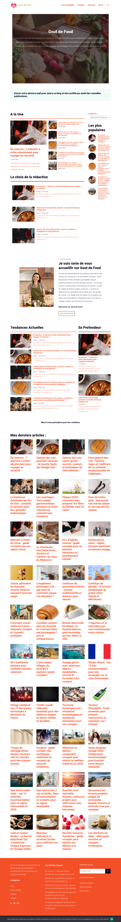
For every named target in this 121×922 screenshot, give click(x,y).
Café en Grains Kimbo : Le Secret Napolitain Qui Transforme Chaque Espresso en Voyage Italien (21, 840)
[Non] (119, 919)
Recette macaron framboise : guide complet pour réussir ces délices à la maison (72, 840)
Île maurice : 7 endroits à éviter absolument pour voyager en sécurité (25, 152)
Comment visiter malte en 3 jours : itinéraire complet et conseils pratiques (21, 629)
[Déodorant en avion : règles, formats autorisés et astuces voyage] (99, 535)
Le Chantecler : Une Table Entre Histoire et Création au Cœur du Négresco (46, 553)
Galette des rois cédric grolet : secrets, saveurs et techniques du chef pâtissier (69, 133)
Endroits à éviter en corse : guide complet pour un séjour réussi (20, 544)
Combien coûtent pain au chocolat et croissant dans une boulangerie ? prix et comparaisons (46, 630)
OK (112, 919)
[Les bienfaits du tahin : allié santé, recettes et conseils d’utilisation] (99, 828)
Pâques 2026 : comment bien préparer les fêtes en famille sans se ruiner (73, 503)
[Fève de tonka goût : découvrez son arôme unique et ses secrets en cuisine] (99, 492)
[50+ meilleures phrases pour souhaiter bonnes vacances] (21, 657)
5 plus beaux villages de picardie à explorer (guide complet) (45, 669)
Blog (101, 5)
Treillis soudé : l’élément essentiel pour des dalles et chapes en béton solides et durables (47, 713)
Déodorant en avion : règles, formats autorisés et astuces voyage (99, 544)
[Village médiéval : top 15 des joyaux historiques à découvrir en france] (21, 700)
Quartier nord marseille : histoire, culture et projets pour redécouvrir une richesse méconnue (73, 800)
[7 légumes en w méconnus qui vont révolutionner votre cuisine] (99, 618)
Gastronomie (67, 5)
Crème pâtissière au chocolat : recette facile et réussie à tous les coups (21, 590)
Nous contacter (86, 887)
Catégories (92, 113)
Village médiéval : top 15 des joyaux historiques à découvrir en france (21, 711)
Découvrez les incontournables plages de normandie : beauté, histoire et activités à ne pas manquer (99, 800)
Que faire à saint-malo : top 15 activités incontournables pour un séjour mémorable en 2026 (20, 800)
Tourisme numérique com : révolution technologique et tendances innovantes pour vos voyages (72, 714)
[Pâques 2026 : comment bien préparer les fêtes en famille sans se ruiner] (73, 492)
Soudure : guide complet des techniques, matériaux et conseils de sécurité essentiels (45, 757)
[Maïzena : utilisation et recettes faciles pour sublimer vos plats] (47, 828)
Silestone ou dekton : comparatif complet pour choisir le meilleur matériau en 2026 (73, 755)
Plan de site (84, 891)
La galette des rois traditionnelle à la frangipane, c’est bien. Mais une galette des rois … (90, 409)
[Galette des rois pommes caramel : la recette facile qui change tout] (47, 453)
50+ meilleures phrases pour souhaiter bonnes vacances (20, 667)
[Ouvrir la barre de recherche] (108, 5)
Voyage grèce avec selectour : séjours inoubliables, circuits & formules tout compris (71, 672)
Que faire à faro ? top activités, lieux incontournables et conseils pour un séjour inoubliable (47, 798)
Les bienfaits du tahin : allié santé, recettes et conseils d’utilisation (98, 839)
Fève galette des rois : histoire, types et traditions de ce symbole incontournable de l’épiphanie (70, 143)
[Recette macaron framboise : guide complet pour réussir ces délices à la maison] (73, 828)
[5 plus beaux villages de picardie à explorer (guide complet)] (47, 657)
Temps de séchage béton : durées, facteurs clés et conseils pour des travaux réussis (20, 755)
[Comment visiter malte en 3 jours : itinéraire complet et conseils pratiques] (21, 618)
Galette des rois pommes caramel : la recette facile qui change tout (71, 123)
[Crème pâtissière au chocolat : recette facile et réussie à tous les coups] (21, 578)
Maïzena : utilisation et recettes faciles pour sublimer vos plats (47, 839)
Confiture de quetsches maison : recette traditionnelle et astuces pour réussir (73, 591)
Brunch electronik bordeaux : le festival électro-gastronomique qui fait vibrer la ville (72, 630)
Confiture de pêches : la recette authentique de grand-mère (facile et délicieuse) (99, 591)
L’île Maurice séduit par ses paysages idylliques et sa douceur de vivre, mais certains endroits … (25, 166)
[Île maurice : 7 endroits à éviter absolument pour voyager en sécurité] (21, 453)
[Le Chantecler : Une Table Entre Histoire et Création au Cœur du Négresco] (47, 542)
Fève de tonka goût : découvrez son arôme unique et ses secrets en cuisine (99, 503)
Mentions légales (86, 883)
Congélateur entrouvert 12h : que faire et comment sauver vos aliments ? (46, 590)
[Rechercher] (108, 871)
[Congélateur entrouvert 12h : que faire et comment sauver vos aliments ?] (47, 578)
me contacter (66, 313)
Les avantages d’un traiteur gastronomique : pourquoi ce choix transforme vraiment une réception (70, 164)
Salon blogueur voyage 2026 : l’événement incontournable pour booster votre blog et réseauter (97, 757)
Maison (91, 5)
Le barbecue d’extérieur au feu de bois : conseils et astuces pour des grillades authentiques (71, 154)
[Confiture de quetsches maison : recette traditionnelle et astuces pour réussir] (73, 578)
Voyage (81, 5)
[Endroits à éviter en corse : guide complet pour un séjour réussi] (21, 535)
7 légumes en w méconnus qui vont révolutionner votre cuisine (99, 627)
